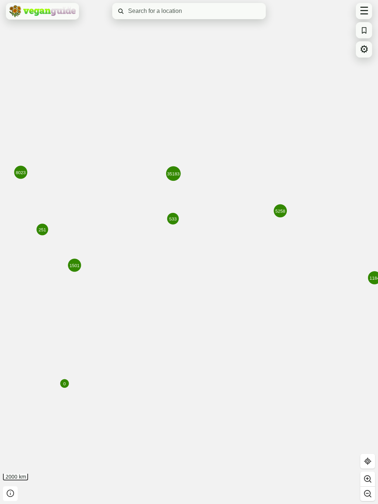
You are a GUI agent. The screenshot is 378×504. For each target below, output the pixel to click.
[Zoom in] (367, 479)
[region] (189, 252)
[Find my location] (367, 461)
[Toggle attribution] (10, 493)
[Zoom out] (367, 493)
